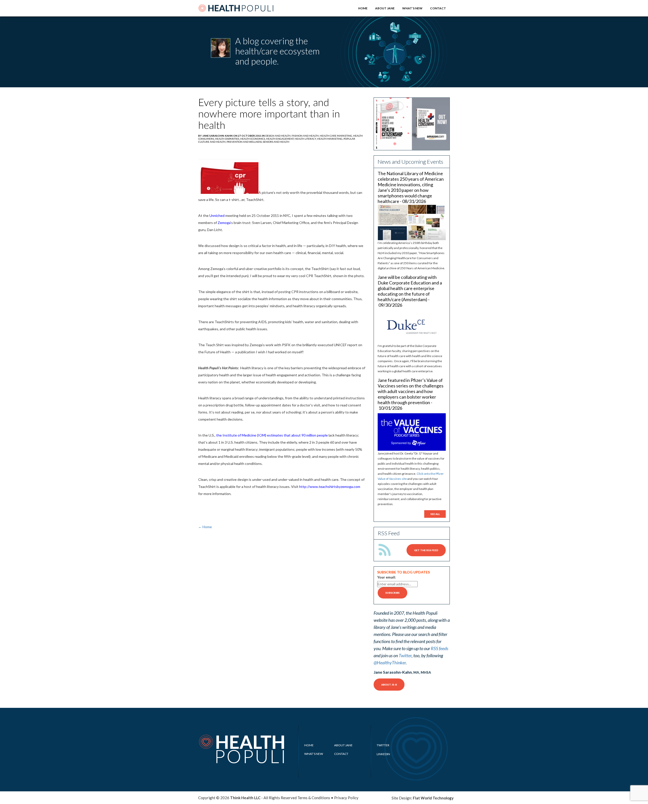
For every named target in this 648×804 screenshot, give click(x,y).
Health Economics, (253, 138)
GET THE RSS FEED (426, 550)
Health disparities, (227, 138)
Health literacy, (306, 138)
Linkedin (383, 754)
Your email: (386, 577)
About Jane (385, 8)
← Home (205, 527)
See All (435, 514)
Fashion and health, (306, 135)
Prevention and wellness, (245, 141)
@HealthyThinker (390, 662)
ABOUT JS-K (389, 684)
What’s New (412, 8)
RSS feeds (439, 648)
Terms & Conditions (313, 797)
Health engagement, (280, 138)
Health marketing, (330, 138)
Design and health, (278, 135)
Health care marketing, (336, 135)
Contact (438, 8)
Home (363, 8)
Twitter (405, 655)
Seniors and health (276, 141)
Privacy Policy (346, 797)
